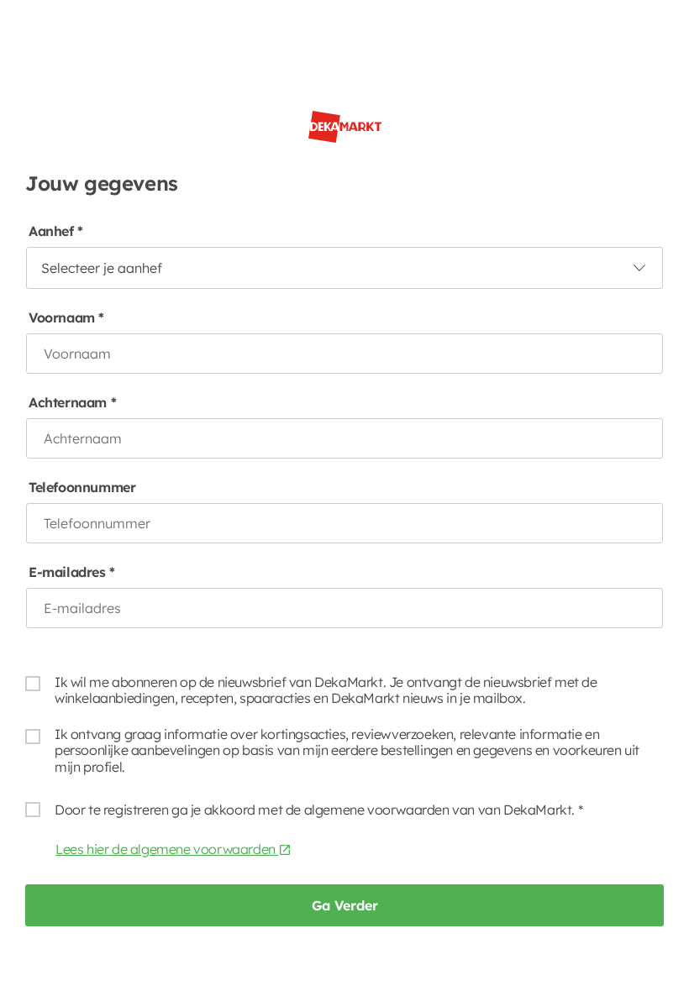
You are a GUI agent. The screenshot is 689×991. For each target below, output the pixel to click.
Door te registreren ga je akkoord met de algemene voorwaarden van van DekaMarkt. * (318, 809)
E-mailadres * (72, 572)
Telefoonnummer (82, 488)
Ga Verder (345, 905)
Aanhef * (56, 231)
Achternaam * (72, 403)
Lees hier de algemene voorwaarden (166, 849)
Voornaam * (66, 318)
